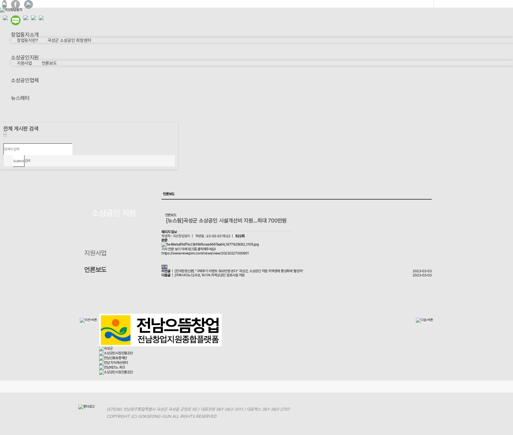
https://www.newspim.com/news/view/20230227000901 (205, 253)
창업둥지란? (27, 40)
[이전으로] (88, 320)
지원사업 (24, 63)
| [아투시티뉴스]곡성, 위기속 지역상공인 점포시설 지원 (203, 275)
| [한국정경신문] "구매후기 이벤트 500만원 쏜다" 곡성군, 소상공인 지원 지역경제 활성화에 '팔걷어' (232, 271)
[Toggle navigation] (23, 10)
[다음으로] (424, 320)
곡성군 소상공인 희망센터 (69, 40)
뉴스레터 (20, 98)
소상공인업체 (25, 80)
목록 (164, 267)
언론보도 (49, 63)
